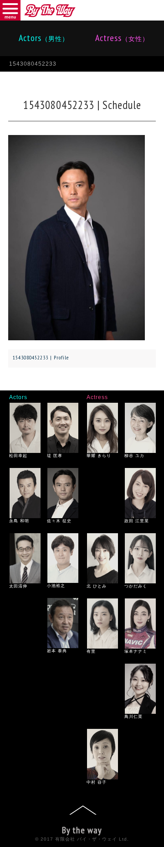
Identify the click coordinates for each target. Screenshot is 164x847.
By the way (82, 830)
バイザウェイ (50, 10)
